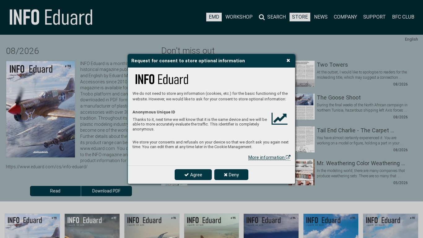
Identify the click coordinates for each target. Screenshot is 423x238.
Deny (233, 175)
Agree (195, 175)
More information (267, 157)
